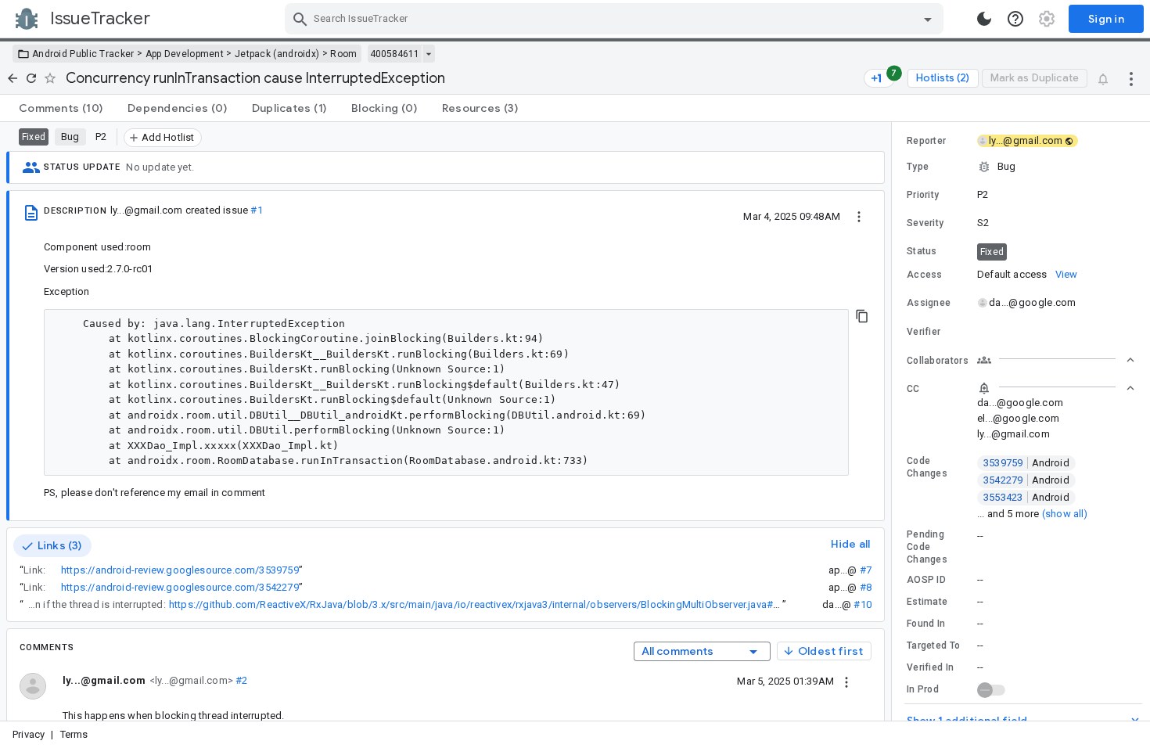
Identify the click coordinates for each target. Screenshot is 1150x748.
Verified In (930, 667)
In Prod (923, 689)
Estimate (927, 601)
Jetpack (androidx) (277, 54)
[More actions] (1131, 78)
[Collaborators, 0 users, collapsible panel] (1056, 360)
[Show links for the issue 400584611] (428, 54)
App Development (185, 54)
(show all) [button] (1065, 514)
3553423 (1026, 497)
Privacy (29, 734)
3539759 (1026, 463)
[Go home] (12, 78)
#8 (865, 587)
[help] (1015, 18)
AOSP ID (926, 579)
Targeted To (933, 645)
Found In (926, 623)
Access (925, 274)
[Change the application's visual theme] (984, 18)
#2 (240, 680)
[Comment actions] (846, 680)
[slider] (894, 421)
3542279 (1026, 480)
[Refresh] (31, 78)
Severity (925, 223)
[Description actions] (858, 215)
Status (922, 251)
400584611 (394, 54)
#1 (256, 210)
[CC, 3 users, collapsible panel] (1056, 388)
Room (343, 54)
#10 (862, 604)
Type (918, 166)
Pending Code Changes (927, 547)
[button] (1021, 166)
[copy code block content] (862, 316)
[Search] (300, 18)
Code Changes (927, 467)
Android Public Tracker (83, 54)
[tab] (60, 108)
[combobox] (616, 18)
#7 (865, 570)
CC (913, 388)
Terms (74, 734)
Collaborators (938, 360)
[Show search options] (927, 18)
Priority (923, 194)
